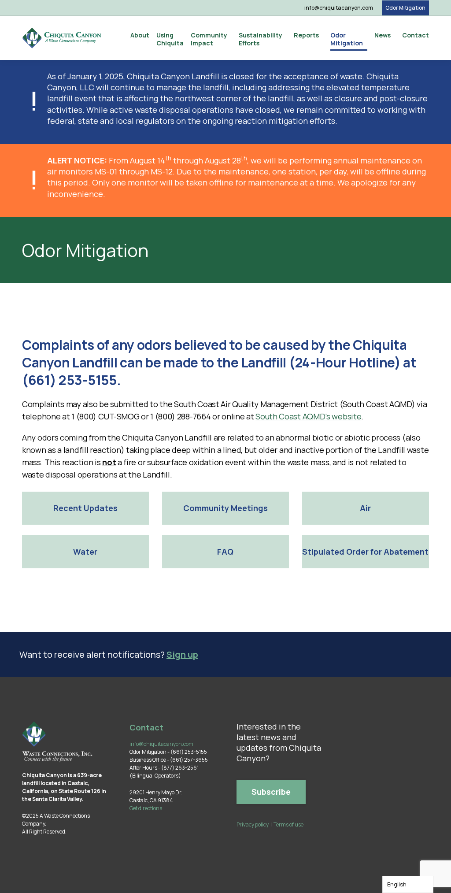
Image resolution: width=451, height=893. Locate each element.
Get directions (145, 808)
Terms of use (288, 824)
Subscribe (271, 791)
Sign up (182, 654)
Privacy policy (253, 824)
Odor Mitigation (405, 7)
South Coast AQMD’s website (308, 416)
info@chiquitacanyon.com (338, 7)
